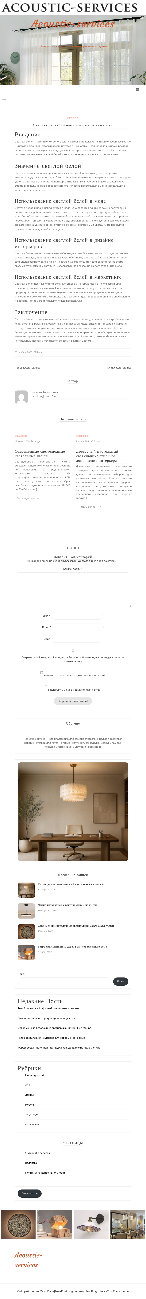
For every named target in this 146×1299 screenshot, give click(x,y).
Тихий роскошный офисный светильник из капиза (71, 884)
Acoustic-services (73, 24)
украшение (73, 117)
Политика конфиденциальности (45, 1172)
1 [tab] (67, 548)
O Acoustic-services (37, 1153)
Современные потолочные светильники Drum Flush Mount (76, 925)
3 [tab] (75, 548)
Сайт (47, 639)
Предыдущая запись (27, 367)
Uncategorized (34, 1075)
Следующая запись (119, 367)
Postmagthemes (71, 1291)
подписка (31, 1162)
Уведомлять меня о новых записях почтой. (74, 689)
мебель (30, 1104)
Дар (27, 1085)
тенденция (32, 1114)
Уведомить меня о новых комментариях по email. (75, 675)
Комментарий (73, 568)
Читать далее (25, 498)
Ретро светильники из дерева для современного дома (72, 946)
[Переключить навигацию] (4, 98)
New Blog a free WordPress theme (107, 1291)
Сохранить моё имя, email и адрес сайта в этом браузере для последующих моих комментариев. (72, 659)
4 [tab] (79, 548)
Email (46, 627)
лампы (29, 1094)
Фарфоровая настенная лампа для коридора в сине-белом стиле (59, 1047)
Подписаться (29, 1193)
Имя (46, 615)
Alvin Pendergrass (47, 392)
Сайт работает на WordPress (35, 1291)
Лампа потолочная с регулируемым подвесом (67, 905)
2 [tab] (71, 548)
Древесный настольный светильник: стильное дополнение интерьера (97, 456)
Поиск (21, 974)
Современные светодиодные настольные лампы (40, 453)
